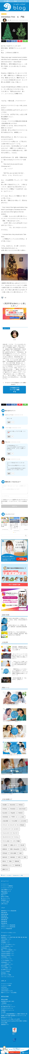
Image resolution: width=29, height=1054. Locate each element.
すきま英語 (14, 821)
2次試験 (4, 804)
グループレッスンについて (7, 976)
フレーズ (15, 833)
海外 (20, 853)
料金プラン (4, 894)
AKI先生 (21, 804)
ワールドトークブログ (6, 983)
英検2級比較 (4, 916)
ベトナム (16, 837)
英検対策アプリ (5, 1024)
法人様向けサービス (6, 969)
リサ (6, 459)
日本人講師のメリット (6, 889)
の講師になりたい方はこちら (15, 754)
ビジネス (16, 829)
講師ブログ (5, 869)
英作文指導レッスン (6, 966)
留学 (19, 857)
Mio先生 (20, 812)
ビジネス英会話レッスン (7, 946)
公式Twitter (4, 987)
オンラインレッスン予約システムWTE (10, 1019)
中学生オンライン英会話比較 (8, 926)
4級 (24, 937)
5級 (26, 937)
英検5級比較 (4, 923)
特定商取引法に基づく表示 (7, 1001)
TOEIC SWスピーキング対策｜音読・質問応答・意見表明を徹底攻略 (17, 626)
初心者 (22, 845)
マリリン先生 (5, 841)
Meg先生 (13, 812)
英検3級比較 (4, 919)
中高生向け (23, 1013)
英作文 (4, 861)
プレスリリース (6, 837)
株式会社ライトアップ (6, 1017)
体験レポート (13, 845)
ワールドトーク (5, 884)
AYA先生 (4, 808)
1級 (11, 937)
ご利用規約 (4, 1003)
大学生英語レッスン (6, 957)
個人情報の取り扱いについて (8, 1006)
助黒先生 (4, 849)
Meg (6, 442)
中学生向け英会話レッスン (7, 953)
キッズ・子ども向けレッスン (8, 944)
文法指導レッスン (5, 942)
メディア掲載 (16, 841)
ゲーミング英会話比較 (6, 928)
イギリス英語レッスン (6, 967)
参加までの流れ (5, 896)
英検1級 (17, 861)
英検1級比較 (4, 912)
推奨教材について (5, 900)
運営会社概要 (4, 999)
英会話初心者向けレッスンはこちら (10, 738)
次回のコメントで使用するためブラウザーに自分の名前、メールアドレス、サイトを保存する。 (14, 501)
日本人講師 (13, 853)
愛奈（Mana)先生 (14, 849)
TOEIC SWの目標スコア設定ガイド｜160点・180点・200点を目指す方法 (17, 620)
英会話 (8, 754)
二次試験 (4, 845)
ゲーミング (23, 1015)
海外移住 (12, 857)
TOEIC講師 (7, 1015)
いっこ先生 (21, 817)
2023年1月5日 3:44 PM (16, 427)
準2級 (19, 937)
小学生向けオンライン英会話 (6, 774)
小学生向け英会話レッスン (7, 951)
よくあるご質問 (5, 902)
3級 (21, 937)
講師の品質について (6, 891)
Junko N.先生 (22, 808)
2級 (16, 937)
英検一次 (22, 1021)
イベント (4, 825)
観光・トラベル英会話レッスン (8, 949)
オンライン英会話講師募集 (7, 1013)
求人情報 (3, 1012)
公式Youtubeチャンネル (7, 990)
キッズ (12, 825)
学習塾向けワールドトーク (7, 1010)
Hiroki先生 (12, 808)
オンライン (5, 754)
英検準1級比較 (4, 914)
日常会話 (4, 853)
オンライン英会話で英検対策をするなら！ (11, 704)
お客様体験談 (4, 893)
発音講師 (13, 1015)
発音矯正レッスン (5, 941)
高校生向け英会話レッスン (7, 955)
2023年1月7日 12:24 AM (15, 459)
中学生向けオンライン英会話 (6, 793)
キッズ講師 (17, 1013)
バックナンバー (6, 829)
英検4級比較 (4, 921)
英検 (10, 861)
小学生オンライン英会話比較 (8, 925)
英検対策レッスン (7, 865)
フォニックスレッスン (6, 958)
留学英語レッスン (5, 973)
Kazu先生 (4, 812)
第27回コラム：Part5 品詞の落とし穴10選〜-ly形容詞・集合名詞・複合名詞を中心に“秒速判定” (17, 633)
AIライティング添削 (6, 974)
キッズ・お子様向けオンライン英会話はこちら (12, 721)
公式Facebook (4, 989)
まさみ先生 (23, 821)
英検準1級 (17, 865)
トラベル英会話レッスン (7, 964)
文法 (24, 849)
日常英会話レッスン (6, 948)
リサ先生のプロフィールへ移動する (14, 389)
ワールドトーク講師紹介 (7, 885)
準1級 (13, 937)
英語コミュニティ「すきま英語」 (9, 992)
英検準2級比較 (4, 917)
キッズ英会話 (20, 825)
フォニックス (5, 833)
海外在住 (4, 857)
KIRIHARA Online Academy (8, 1021)
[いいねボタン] (2, 297)
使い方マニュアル (5, 898)
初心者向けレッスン (6, 935)
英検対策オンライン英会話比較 (8, 910)
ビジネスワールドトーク (7, 1008)
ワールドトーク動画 (6, 985)
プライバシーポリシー (6, 1004)
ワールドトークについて (7, 887)
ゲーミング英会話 (5, 971)
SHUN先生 (5, 817)
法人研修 (5, 1022)
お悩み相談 (5, 821)
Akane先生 (12, 804)
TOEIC (13, 816)
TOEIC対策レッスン (6, 939)
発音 (25, 857)
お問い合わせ (4, 903)
